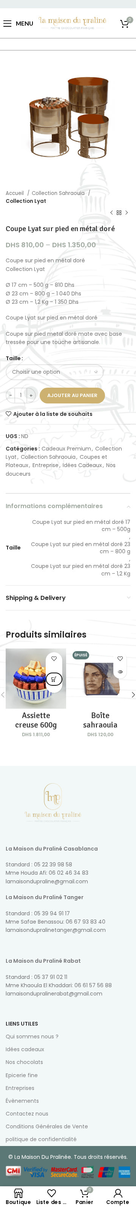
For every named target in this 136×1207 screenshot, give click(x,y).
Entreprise (45, 465)
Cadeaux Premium (66, 448)
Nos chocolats (24, 1062)
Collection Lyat (26, 201)
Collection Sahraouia (59, 193)
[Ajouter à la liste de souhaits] (54, 658)
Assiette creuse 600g (36, 720)
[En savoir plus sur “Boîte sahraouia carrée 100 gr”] (120, 672)
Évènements (22, 1101)
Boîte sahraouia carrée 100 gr (100, 725)
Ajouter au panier (72, 395)
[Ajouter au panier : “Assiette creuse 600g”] (54, 679)
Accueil (15, 193)
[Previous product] (111, 213)
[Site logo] (72, 22)
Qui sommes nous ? (32, 1036)
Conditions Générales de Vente (47, 1126)
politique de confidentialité (41, 1139)
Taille (13, 358)
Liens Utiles (22, 1023)
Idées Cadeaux (82, 465)
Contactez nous (27, 1113)
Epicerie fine (22, 1075)
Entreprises (20, 1088)
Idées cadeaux (25, 1049)
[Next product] (126, 213)
